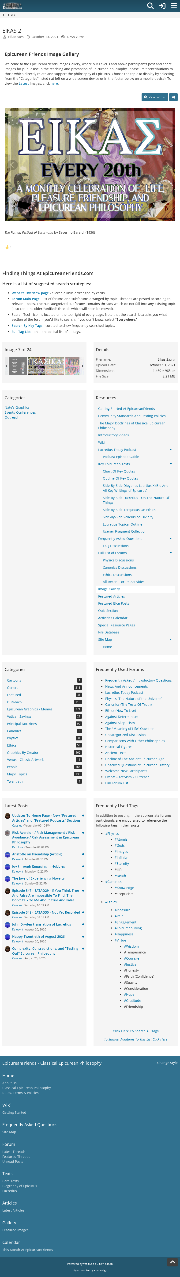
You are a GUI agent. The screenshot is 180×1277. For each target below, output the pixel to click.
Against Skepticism (120, 722)
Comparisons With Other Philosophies (135, 741)
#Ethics (111, 902)
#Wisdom (131, 946)
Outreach (12, 417)
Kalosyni (17, 859)
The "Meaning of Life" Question (129, 728)
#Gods (120, 845)
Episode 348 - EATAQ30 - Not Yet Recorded (46, 912)
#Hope (129, 994)
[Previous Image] (12, 165)
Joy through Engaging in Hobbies (38, 866)
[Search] (150, 6)
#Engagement (125, 922)
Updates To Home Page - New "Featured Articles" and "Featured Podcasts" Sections (46, 818)
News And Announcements (126, 686)
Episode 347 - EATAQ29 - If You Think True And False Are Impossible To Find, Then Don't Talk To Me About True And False (45, 895)
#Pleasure (122, 910)
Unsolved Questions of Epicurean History (137, 765)
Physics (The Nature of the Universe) (133, 698)
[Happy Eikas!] (73, 366)
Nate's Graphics (17, 407)
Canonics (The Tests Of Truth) (128, 704)
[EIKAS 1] (55, 366)
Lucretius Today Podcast (124, 692)
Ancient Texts (115, 753)
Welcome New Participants (126, 771)
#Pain (119, 916)
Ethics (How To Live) (120, 710)
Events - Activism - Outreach (127, 777)
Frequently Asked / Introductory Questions (138, 680)
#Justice (130, 964)
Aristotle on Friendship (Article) (37, 854)
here (54, 83)
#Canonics (113, 881)
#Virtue (120, 940)
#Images (121, 851)
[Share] (173, 97)
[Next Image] (167, 165)
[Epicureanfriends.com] (12, 6)
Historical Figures (118, 746)
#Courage (131, 958)
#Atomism (123, 839)
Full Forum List (116, 783)
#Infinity (121, 857)
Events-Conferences (20, 412)
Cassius (17, 825)
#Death (120, 875)
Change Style (167, 1062)
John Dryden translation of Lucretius (41, 924)
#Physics (112, 833)
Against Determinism (121, 716)
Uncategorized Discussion (125, 734)
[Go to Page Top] (172, 1262)
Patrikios (17, 847)
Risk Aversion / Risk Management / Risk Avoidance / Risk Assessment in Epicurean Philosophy (45, 837)
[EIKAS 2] (36, 366)
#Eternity (122, 863)
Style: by (90, 1270)
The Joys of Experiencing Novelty (38, 878)
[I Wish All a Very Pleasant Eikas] (18, 366)
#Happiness (124, 934)
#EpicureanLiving (128, 928)
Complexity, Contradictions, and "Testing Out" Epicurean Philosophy (45, 951)
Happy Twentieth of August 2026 (38, 936)
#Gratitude (132, 1000)
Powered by (90, 1264)
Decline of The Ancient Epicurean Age (134, 759)
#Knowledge (124, 887)
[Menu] (174, 6)
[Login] (162, 6)
